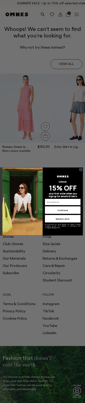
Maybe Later (63, 218)
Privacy (54, 228)
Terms (49, 228)
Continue (62, 210)
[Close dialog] (81, 170)
